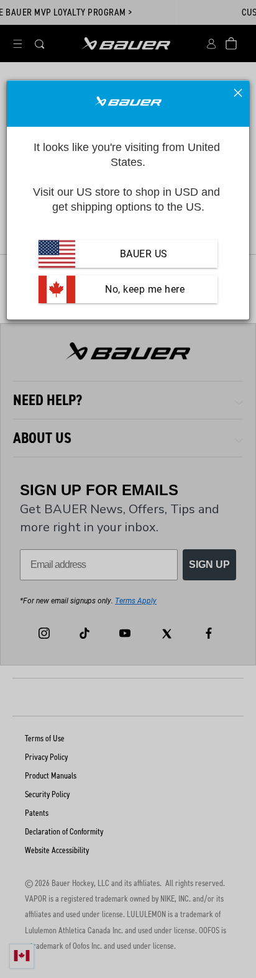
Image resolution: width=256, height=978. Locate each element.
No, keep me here (144, 289)
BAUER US (144, 254)
